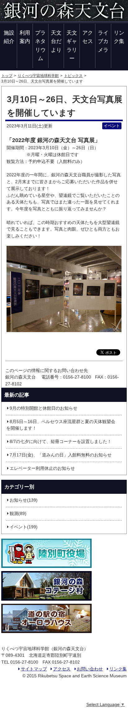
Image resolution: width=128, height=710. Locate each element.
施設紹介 (9, 37)
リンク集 (119, 37)
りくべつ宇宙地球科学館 (38, 76)
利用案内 (25, 37)
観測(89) (18, 513)
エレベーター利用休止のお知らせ (42, 468)
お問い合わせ (90, 669)
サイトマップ (34, 669)
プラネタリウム (40, 45)
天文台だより (56, 41)
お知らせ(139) (24, 500)
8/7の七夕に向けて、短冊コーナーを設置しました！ (61, 441)
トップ (6, 76)
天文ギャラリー (71, 45)
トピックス (73, 76)
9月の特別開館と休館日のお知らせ (43, 408)
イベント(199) (24, 527)
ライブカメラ (103, 41)
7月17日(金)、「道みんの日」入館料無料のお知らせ (61, 455)
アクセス (87, 37)
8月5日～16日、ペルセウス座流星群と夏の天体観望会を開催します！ (60, 425)
